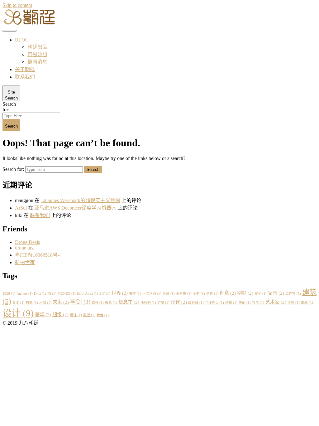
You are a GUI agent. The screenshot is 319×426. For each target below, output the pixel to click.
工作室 (293, 293)
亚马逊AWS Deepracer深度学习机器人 (75, 208)
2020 (8, 293)
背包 (258, 302)
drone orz (24, 247)
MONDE (67, 293)
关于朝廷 (25, 69)
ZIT (104, 293)
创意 (228, 293)
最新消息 (37, 62)
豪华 (43, 314)
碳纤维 (196, 302)
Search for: (9, 106)
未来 (61, 302)
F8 (51, 293)
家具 (276, 293)
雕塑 (89, 315)
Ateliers (25, 293)
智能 (32, 302)
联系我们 (25, 77)
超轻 (76, 315)
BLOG (22, 39)
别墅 (245, 293)
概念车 (128, 302)
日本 (18, 302)
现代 (179, 302)
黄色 (103, 315)
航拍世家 (25, 262)
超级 (60, 314)
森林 (98, 302)
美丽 (245, 302)
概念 (111, 302)
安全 (261, 293)
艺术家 (275, 302)
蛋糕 (294, 302)
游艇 (163, 302)
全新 (199, 293)
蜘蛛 (307, 302)
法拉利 (148, 302)
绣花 (231, 302)
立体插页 (214, 302)
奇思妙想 (37, 54)
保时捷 (184, 293)
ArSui (21, 208)
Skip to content (17, 5)
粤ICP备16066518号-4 (38, 255)
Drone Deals (27, 242)
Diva (40, 293)
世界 (120, 293)
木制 (45, 302)
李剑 (80, 301)
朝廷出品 (37, 47)
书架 (135, 293)
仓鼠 (169, 293)
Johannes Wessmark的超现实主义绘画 (80, 200)
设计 (18, 313)
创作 (212, 293)
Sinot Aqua (87, 293)
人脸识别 (151, 293)
